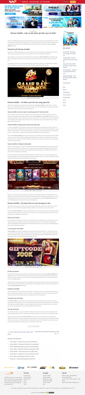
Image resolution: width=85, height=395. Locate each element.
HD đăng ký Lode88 (39, 5)
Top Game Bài (66, 92)
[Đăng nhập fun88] (62, 22)
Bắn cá (64, 102)
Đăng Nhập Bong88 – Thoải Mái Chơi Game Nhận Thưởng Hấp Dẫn (69, 77)
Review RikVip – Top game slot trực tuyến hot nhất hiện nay (23, 341)
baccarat (38, 116)
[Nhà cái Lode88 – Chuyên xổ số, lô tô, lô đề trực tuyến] (14, 2)
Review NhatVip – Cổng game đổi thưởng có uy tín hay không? (24, 344)
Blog (58, 5)
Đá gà (64, 105)
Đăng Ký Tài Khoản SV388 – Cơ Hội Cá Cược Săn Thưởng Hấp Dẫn (69, 65)
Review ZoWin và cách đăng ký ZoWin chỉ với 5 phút (22, 356)
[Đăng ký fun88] (70, 38)
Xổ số (64, 100)
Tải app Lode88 (51, 5)
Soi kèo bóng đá (67, 94)
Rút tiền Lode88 (45, 1)
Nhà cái (64, 89)
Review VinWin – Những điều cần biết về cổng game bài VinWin (24, 349)
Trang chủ (25, 1)
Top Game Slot (33, 31)
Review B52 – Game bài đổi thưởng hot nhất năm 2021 (22, 359)
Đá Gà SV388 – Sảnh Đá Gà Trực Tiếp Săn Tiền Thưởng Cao (69, 53)
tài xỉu (15, 118)
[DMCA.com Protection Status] (50, 392)
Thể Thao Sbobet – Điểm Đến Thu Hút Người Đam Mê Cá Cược (69, 71)
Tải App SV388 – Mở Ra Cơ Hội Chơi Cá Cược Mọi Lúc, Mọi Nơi (70, 59)
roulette (47, 116)
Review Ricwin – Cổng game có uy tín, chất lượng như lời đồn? (24, 354)
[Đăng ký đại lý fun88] (23, 10)
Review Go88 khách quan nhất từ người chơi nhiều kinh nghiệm (24, 346)
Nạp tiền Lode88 (34, 1)
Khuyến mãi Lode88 (27, 5)
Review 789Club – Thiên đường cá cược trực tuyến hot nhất (23, 351)
